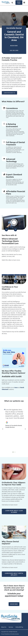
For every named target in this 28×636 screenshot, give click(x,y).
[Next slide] (15, 229)
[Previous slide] (6, 229)
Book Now (19, 2)
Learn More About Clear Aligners (14, 511)
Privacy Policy (4, 634)
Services (11, 627)
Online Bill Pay (19, 627)
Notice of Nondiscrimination (13, 634)
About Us (3, 627)
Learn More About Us (9, 92)
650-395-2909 (14, 50)
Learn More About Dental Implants (14, 574)
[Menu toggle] (24, 2)
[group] (14, 222)
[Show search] (12, 2)
